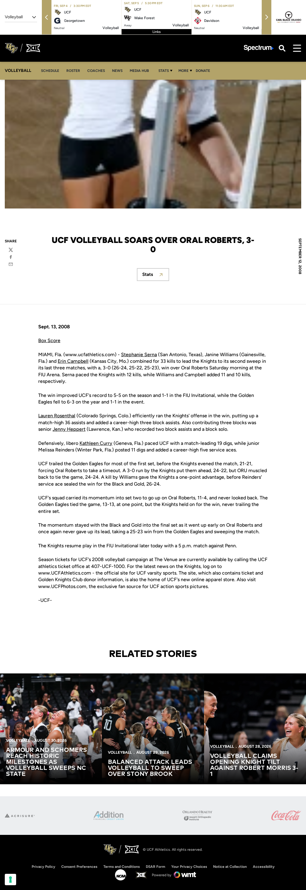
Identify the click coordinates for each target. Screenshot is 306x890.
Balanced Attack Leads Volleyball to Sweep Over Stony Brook (150, 768)
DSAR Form (155, 867)
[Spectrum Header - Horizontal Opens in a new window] (259, 48)
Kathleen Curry (95, 443)
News (117, 71)
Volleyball (18, 740)
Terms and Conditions (121, 867)
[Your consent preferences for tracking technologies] (10, 879)
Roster (73, 71)
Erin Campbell (73, 361)
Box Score (49, 340)
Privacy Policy (43, 867)
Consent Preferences (79, 867)
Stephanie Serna (139, 354)
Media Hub (140, 70)
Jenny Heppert (69, 429)
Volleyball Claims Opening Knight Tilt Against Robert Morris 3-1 (254, 765)
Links (156, 32)
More (183, 71)
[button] (46, 17)
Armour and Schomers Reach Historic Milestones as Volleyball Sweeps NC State (46, 762)
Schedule (50, 71)
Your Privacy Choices (189, 867)
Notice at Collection (230, 867)
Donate (204, 70)
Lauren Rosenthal (56, 415)
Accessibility (264, 866)
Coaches (96, 71)
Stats (163, 71)
